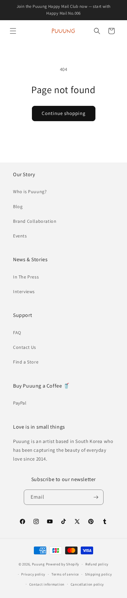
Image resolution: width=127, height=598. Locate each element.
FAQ (17, 332)
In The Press (26, 277)
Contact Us (24, 347)
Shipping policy (98, 574)
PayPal (20, 403)
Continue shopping (64, 113)
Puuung (38, 564)
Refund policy (96, 564)
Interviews (24, 291)
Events (20, 236)
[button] (13, 31)
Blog (17, 206)
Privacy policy (33, 574)
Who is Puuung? (30, 191)
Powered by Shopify (62, 564)
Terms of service (65, 574)
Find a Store (25, 362)
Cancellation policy (87, 584)
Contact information (46, 584)
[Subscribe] (96, 497)
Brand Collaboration (34, 221)
